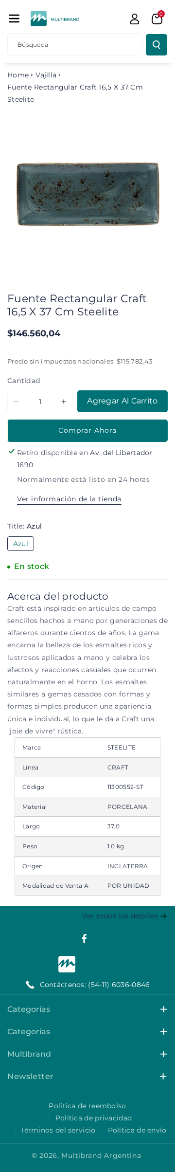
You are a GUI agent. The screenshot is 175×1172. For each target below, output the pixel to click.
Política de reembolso (87, 1105)
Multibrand (29, 1054)
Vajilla (45, 75)
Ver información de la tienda (69, 498)
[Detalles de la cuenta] (134, 19)
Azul (23, 545)
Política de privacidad (93, 1118)
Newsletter (30, 1076)
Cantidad (23, 380)
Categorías (28, 1009)
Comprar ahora (87, 430)
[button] (14, 18)
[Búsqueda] (156, 44)
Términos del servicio (57, 1130)
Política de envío (137, 1130)
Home (18, 75)
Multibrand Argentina (101, 1155)
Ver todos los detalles (120, 916)
